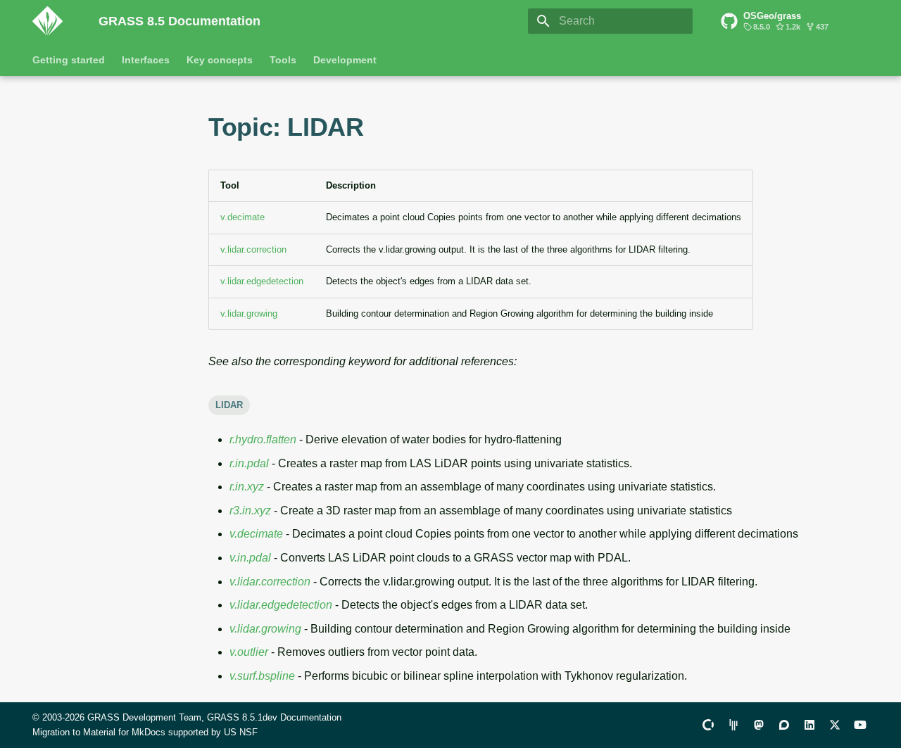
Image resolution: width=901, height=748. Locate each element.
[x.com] (835, 725)
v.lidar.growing (248, 313)
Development (345, 59)
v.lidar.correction (253, 249)
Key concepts (220, 59)
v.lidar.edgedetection (261, 281)
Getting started (68, 59)
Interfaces (146, 59)
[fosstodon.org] (759, 725)
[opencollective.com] (708, 725)
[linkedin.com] (809, 725)
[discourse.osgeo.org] (784, 725)
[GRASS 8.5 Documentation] (54, 21)
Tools (283, 59)
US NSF (241, 732)
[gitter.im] (733, 725)
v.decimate (242, 217)
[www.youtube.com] (860, 725)
